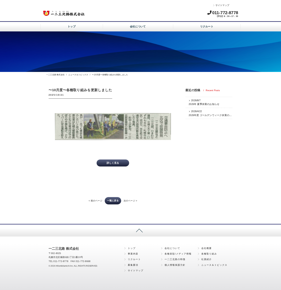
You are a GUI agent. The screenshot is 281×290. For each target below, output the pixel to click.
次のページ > (130, 201)
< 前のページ (95, 201)
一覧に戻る (113, 200)
